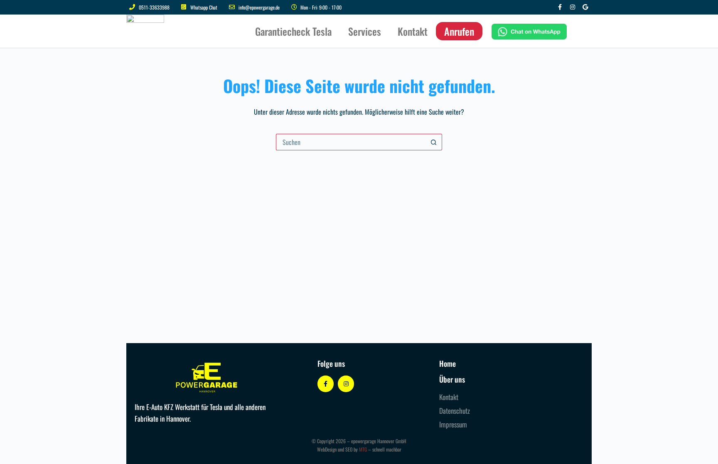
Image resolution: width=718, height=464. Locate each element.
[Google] (585, 7)
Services (364, 31)
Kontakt (413, 31)
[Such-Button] (433, 142)
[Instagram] (572, 7)
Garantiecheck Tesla (293, 31)
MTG (363, 449)
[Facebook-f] (559, 7)
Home (447, 363)
